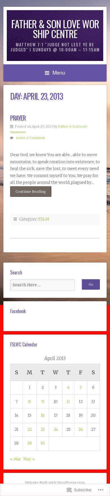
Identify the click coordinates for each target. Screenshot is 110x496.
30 (42, 443)
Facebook (18, 311)
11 (68, 401)
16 (43, 415)
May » (29, 459)
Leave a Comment (30, 138)
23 (43, 429)
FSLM (43, 219)
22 (29, 429)
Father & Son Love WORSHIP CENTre (55, 28)
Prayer (18, 117)
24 (56, 429)
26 (80, 429)
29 (29, 443)
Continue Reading (28, 191)
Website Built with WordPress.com (55, 482)
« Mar (15, 459)
